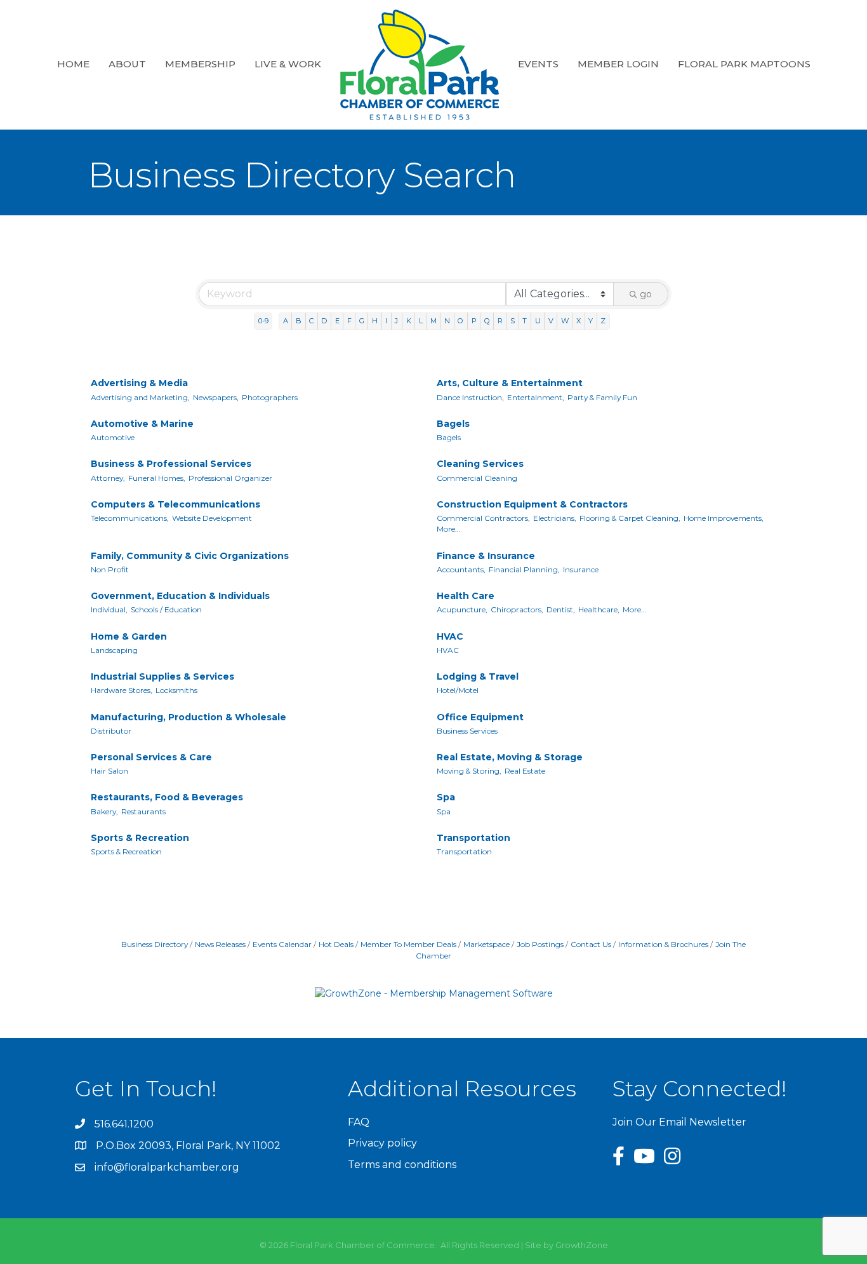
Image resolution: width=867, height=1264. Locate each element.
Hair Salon (109, 771)
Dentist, (560, 609)
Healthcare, (598, 609)
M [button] (433, 320)
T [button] (524, 320)
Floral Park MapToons (744, 64)
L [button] (421, 320)
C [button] (311, 320)
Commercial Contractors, (483, 518)
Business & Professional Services (171, 463)
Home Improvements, (724, 518)
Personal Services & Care (151, 757)
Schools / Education (166, 609)
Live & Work (288, 64)
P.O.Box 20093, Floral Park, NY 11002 (188, 1146)
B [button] (298, 320)
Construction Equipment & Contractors (532, 504)
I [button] (386, 320)
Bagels (453, 423)
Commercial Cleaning (477, 478)
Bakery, (104, 811)
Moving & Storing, (469, 771)
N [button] (447, 320)
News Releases (220, 944)
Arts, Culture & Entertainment (510, 383)
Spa (446, 797)
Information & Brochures (663, 944)
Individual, (109, 609)
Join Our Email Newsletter (679, 1122)
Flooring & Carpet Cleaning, (629, 518)
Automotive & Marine (142, 423)
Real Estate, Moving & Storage (510, 757)
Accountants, (461, 569)
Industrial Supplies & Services (162, 676)
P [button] (474, 320)
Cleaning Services (480, 463)
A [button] (285, 320)
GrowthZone (581, 1245)
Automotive (113, 437)
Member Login (618, 64)
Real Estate (525, 771)
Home (73, 64)
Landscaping (114, 650)
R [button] (500, 320)
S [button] (512, 320)
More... (449, 529)
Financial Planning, (524, 569)
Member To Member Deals (408, 944)
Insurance (581, 569)
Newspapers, (216, 397)
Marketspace (486, 944)
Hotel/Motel (458, 690)
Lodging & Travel (478, 676)
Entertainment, (535, 397)
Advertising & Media (139, 383)
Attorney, (108, 478)
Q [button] (487, 320)
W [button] (565, 320)
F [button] (349, 320)
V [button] (550, 320)
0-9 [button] (263, 320)
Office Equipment (480, 717)
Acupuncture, (462, 609)
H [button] (375, 320)
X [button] (578, 320)
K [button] (408, 320)
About (127, 64)
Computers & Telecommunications (175, 504)
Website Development (212, 518)
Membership (200, 64)
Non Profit (110, 569)
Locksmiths (176, 690)
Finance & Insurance (486, 555)
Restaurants (143, 811)
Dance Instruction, (470, 397)
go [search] (646, 294)
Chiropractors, (517, 609)
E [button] (337, 320)
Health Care (465, 596)
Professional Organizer (230, 478)
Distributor (111, 731)
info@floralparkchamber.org (167, 1167)
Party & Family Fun (602, 397)
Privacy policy (382, 1143)
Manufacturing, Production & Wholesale (188, 717)
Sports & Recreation (140, 838)
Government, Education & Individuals (180, 596)
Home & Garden (129, 636)
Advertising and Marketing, (140, 397)
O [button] (460, 320)
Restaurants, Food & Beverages (167, 797)
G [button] (361, 320)
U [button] (538, 320)
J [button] (396, 320)
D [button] (324, 320)
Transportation (473, 838)
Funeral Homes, (156, 478)
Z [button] (603, 320)
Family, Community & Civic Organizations (190, 555)
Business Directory (154, 944)
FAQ (358, 1122)
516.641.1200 (124, 1124)
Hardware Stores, (121, 690)
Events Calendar (282, 944)
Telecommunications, (130, 518)
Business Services (467, 731)
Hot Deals (336, 944)
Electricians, (554, 518)
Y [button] (590, 320)
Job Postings (540, 944)
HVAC (450, 636)
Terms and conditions (402, 1165)
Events (538, 64)
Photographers (270, 397)
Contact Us (591, 944)
